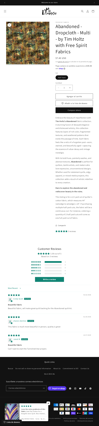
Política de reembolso (54, 418)
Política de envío (69, 421)
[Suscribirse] (43, 388)
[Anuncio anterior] (4, 2)
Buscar (10, 368)
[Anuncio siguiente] (94, 2)
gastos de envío (63, 61)
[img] (14, 295)
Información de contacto (85, 421)
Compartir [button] (62, 225)
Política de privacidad (70, 418)
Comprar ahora (74, 110)
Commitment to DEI (70, 368)
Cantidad (59, 83)
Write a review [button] (49, 279)
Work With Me (49, 374)
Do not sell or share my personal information (33, 368)
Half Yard (62, 77)
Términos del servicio (86, 418)
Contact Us (85, 368)
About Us (57, 368)
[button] (5, 11)
